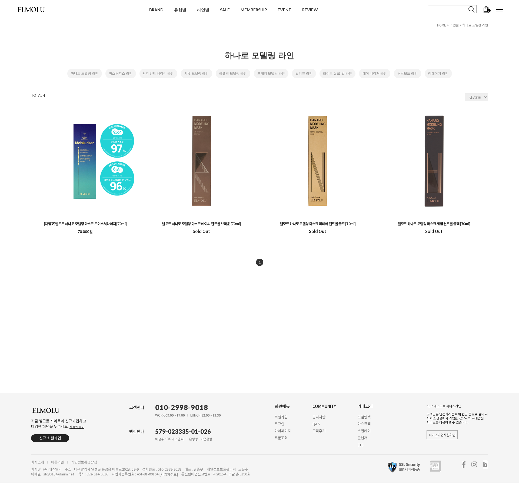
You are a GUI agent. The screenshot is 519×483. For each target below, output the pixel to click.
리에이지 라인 (438, 73)
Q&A (316, 423)
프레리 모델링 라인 (271, 73)
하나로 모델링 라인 (475, 25)
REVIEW (310, 9)
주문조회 (281, 437)
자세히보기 (76, 426)
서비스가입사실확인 (442, 434)
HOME (441, 25)
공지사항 (318, 416)
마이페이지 (283, 430)
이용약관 (57, 462)
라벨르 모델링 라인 (233, 73)
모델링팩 (364, 416)
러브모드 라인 (407, 73)
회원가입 (281, 416)
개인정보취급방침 (84, 462)
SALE (225, 9)
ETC (361, 444)
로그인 (279, 423)
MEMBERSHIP (254, 9)
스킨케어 (364, 430)
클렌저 (362, 437)
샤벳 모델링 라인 (196, 73)
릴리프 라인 (303, 73)
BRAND (156, 9)
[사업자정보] (168, 474)
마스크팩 (364, 423)
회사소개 (37, 462)
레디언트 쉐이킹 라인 (158, 73)
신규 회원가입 (50, 438)
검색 (471, 9)
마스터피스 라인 (120, 73)
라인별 (203, 9)
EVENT (284, 9)
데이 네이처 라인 (374, 73)
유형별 (180, 9)
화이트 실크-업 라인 (337, 73)
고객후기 (318, 430)
